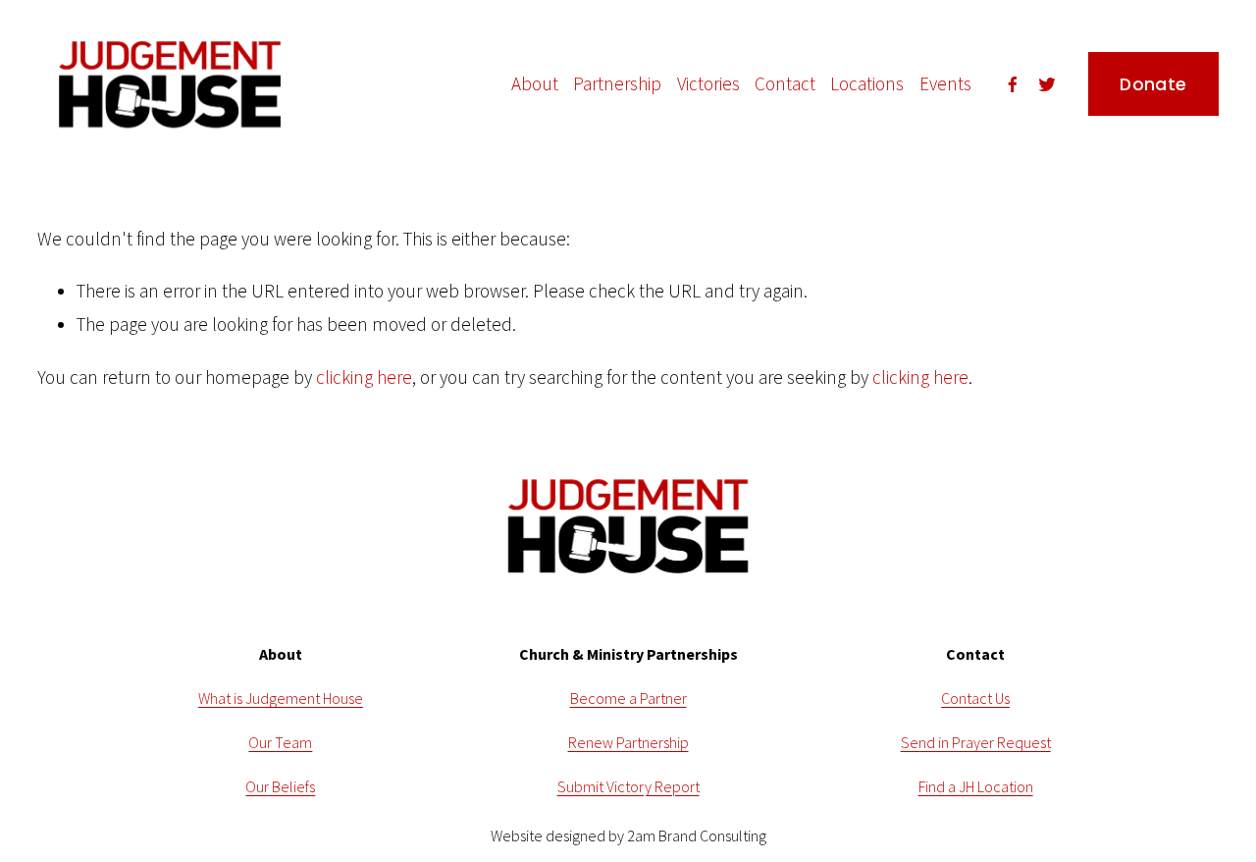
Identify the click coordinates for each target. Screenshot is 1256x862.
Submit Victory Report (628, 786)
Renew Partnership (628, 742)
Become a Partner (628, 698)
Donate (1153, 84)
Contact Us (975, 698)
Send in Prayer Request (976, 742)
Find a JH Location (975, 786)
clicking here (364, 377)
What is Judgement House (280, 698)
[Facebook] (1012, 84)
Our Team (280, 742)
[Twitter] (1047, 84)
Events (945, 83)
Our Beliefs (280, 786)
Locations (867, 83)
